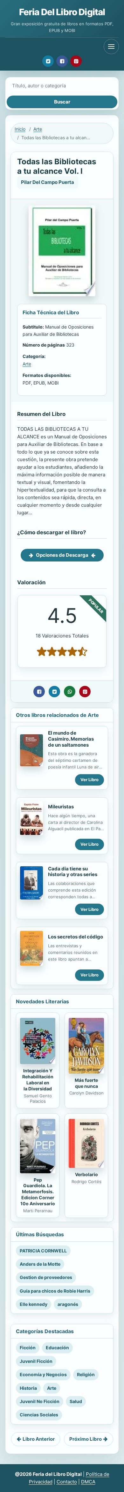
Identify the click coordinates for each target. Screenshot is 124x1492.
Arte (37, 129)
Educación (57, 1347)
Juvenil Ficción (36, 1361)
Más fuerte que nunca (86, 1083)
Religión (86, 1374)
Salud (76, 1401)
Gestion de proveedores (46, 1277)
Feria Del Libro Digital (62, 12)
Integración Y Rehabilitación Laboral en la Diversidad (37, 1079)
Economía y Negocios (43, 1374)
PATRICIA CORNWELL (43, 1250)
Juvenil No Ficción (39, 1401)
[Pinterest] (76, 61)
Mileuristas (61, 807)
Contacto (67, 1482)
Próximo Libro (85, 1439)
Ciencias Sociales (39, 1414)
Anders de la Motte (40, 1264)
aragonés (68, 1304)
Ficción (28, 1347)
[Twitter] (48, 61)
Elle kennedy (33, 1304)
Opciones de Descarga (62, 555)
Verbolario (86, 1174)
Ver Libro (89, 779)
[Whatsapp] (69, 691)
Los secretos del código (75, 937)
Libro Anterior (39, 1439)
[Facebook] (62, 61)
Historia (28, 1388)
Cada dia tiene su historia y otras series (72, 872)
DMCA (88, 1482)
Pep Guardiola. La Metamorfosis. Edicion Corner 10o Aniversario (37, 1192)
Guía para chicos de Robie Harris (55, 1291)
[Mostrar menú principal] (111, 46)
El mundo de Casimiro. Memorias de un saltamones (71, 739)
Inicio (20, 129)
